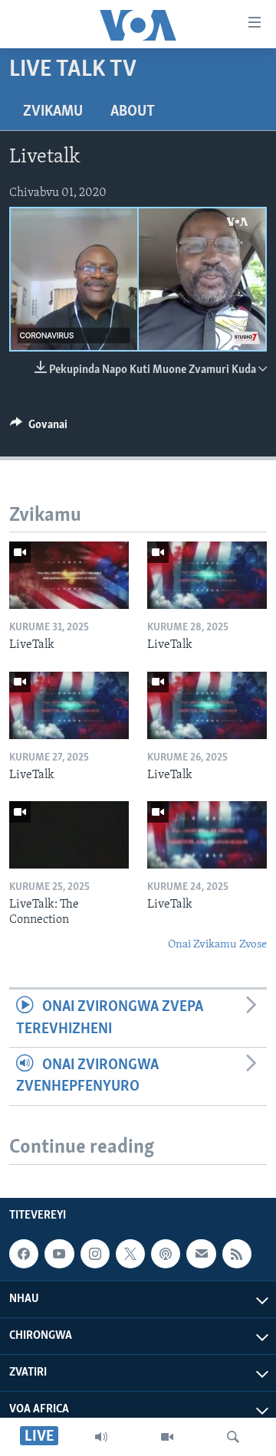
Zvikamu (53, 111)
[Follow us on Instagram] (95, 1253)
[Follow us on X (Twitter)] (130, 1253)
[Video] (167, 1437)
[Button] (38, 428)
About (132, 111)
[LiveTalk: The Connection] (69, 835)
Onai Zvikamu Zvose (217, 944)
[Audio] (101, 1437)
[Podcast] (165, 1253)
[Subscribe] (200, 1253)
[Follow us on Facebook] (23, 1253)
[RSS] (236, 1253)
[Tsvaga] (233, 1437)
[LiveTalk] (69, 575)
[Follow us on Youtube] (59, 1253)
